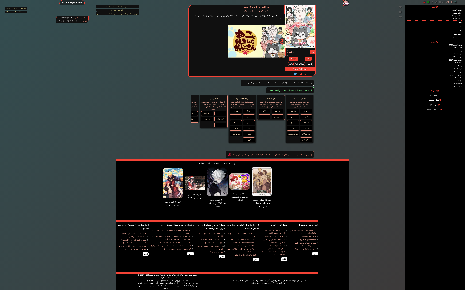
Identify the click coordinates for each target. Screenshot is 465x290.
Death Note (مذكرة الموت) (136, 237)
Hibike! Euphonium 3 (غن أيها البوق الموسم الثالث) (173, 242)
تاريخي (293, 128)
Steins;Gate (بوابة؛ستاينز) (247, 246)
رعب (249, 128)
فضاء (264, 117)
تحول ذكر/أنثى (306, 134)
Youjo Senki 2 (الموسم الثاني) (274, 236)
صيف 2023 (458, 54)
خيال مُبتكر (306, 140)
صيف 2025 (458, 83)
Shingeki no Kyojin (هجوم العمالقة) (133, 233)
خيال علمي (277, 111)
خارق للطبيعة (306, 128)
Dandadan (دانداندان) (308, 240)
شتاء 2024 (458, 63)
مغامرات (306, 117)
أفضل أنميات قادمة (279, 225)
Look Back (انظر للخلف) (214, 243)
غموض (249, 117)
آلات (264, 111)
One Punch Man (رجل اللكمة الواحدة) (132, 246)
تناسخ (291, 64)
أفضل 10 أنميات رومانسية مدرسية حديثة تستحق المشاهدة (239, 197)
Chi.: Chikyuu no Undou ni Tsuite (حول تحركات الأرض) (171, 246)
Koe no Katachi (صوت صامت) (212, 240)
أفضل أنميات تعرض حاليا (308, 225)
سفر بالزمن (293, 117)
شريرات (248, 140)
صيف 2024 (458, 69)
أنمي (312, 52)
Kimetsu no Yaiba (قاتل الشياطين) (134, 250)
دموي (249, 134)
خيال (306, 111)
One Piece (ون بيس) (308, 236)
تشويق (236, 111)
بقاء (236, 117)
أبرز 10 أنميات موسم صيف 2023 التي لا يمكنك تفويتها (217, 203)
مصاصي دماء (236, 134)
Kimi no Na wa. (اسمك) (214, 252)
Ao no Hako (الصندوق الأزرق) (305, 249)
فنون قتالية (220, 119)
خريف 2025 (457, 86)
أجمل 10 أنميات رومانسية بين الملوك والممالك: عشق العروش (261, 203)
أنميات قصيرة (457, 13)
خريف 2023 (457, 57)
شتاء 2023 (458, 48)
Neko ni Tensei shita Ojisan (255, 9)
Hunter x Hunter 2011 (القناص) (245, 255)
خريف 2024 (457, 72)
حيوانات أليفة (299, 64)
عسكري (207, 119)
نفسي (236, 128)
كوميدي (309, 64)
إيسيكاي (306, 122)
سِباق (192, 119)
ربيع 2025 (458, 80)
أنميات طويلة (457, 19)
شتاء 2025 (458, 77)
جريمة (236, 122)
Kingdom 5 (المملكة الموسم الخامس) (177, 249)
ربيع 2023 (458, 51)
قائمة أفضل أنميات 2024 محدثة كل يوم (177, 225)
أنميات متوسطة (456, 16)
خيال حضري (293, 111)
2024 (287, 52)
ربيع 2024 (458, 66)
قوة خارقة (207, 113)
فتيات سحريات (293, 134)
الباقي (315, 254)
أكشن (220, 113)
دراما (248, 111)
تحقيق (249, 122)
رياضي (192, 113)
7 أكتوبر (291, 52)
